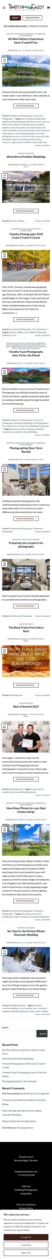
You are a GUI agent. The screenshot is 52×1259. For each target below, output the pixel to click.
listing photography (18, 122)
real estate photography (25, 133)
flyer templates (28, 119)
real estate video (28, 136)
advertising (26, 914)
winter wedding (41, 1011)
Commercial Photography (32, 34)
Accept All (26, 1237)
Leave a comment (42, 145)
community (39, 429)
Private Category (26, 153)
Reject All (26, 1253)
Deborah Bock (9, 1121)
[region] (26, 1234)
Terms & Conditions (26, 1204)
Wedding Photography (29, 348)
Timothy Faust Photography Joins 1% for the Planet (26, 353)
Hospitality (26, 1193)
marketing (24, 917)
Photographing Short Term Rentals (26, 449)
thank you (13, 792)
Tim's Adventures (30, 230)
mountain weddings (10, 1008)
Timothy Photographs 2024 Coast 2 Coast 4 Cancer (26, 235)
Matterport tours (34, 122)
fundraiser (6, 335)
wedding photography (27, 792)
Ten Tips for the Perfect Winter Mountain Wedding (26, 932)
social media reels (39, 142)
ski (20, 1008)
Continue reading (26, 106)
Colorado (30, 429)
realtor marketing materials (23, 139)
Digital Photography (38, 332)
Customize (26, 1245)
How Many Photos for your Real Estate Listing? (26, 809)
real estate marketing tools (28, 130)
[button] (4, 7)
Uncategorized (26, 624)
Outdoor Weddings (30, 432)
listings (16, 917)
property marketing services (24, 124)
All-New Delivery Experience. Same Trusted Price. (26, 40)
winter (32, 1011)
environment (7, 432)
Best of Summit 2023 (26, 706)
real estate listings (33, 127)
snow (35, 1008)
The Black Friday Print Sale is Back (26, 629)
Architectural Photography (20, 34)
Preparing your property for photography (26, 544)
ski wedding (27, 1008)
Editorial (26, 1186)
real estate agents (17, 127)
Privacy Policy (26, 1208)
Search (5, 1027)
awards (34, 789)
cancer (26, 332)
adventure (13, 332)
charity (22, 429)
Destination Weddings (30, 345)
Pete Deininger (9, 1110)
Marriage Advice (28, 1121)
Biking (20, 332)
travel (13, 335)
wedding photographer (19, 1011)
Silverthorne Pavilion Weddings (26, 156)
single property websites (21, 142)
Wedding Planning (26, 928)
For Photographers (40, 423)
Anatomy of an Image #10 (36, 1093)
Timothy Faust (38, 26)
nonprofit (17, 432)
